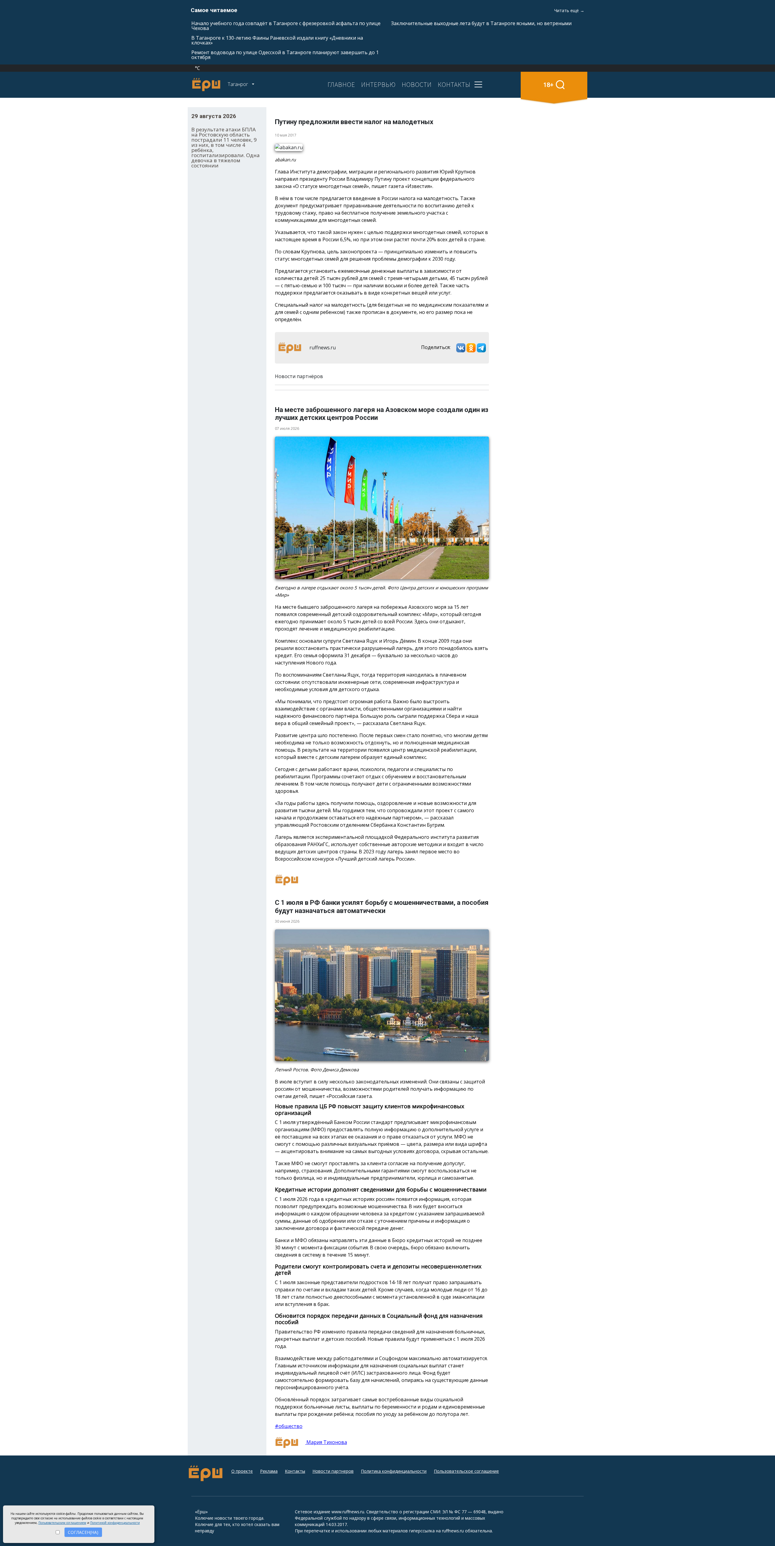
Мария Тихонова (326, 1442)
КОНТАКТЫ (454, 84)
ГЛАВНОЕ (341, 84)
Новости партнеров (333, 1471)
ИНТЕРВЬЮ (378, 84)
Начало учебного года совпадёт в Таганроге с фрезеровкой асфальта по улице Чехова (286, 25)
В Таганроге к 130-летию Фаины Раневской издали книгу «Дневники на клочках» (277, 40)
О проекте (242, 1471)
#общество (288, 1426)
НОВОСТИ (417, 84)
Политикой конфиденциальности (115, 1523)
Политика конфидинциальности (394, 1471)
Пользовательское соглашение (466, 1471)
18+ (548, 85)
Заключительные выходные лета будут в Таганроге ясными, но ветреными (481, 23)
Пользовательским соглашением (62, 1523)
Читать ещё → (569, 10)
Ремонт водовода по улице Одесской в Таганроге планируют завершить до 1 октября (285, 55)
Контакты (295, 1471)
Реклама (269, 1471)
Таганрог (238, 84)
